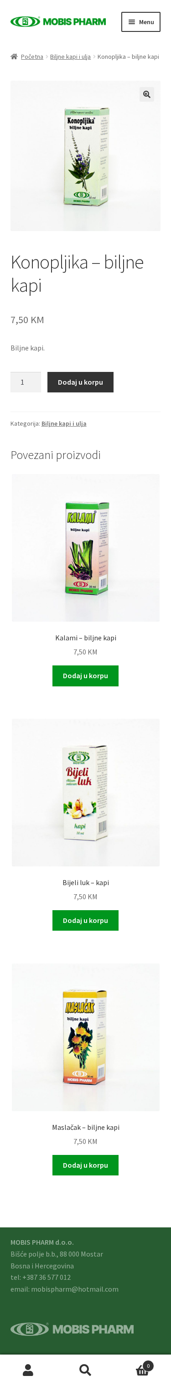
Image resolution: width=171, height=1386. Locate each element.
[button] (147, 94)
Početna (32, 56)
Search (85, 1370)
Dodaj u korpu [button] (85, 675)
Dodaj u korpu (80, 381)
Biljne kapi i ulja (70, 56)
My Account (28, 1370)
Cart (132, 1362)
